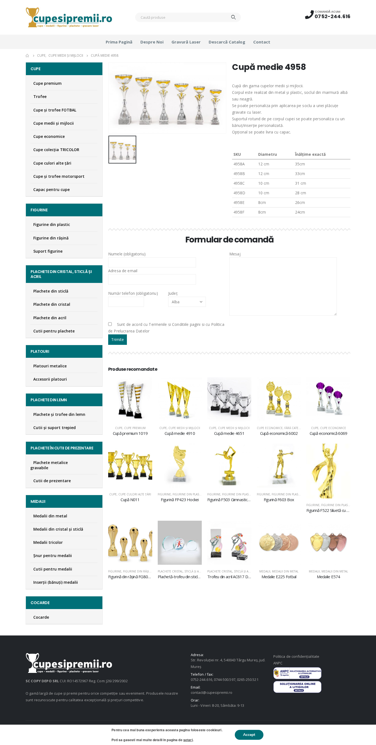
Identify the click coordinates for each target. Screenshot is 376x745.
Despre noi (152, 42)
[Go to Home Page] (27, 55)
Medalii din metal (285, 571)
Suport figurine (47, 251)
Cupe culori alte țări (134, 494)
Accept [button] (249, 734)
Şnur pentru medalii (52, 555)
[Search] (233, 17)
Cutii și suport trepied (54, 427)
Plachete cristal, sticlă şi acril (181, 571)
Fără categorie (295, 428)
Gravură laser (186, 42)
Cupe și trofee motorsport (59, 176)
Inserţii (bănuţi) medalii (55, 582)
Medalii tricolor (48, 542)
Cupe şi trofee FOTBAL (54, 110)
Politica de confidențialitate (296, 656)
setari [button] (188, 739)
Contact (261, 42)
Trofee (40, 96)
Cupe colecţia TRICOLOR (56, 149)
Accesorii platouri (50, 379)
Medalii (264, 571)
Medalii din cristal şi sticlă (58, 529)
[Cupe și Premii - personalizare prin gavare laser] (69, 17)
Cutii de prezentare (52, 480)
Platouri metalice (50, 366)
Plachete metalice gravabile (49, 465)
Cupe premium (135, 428)
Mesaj (235, 253)
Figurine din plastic (188, 494)
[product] (130, 399)
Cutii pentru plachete (54, 331)
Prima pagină (119, 42)
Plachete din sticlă (50, 291)
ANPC (277, 663)
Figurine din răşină (138, 571)
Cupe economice (270, 428)
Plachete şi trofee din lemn (59, 414)
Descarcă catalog (227, 42)
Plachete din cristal (51, 304)
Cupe (118, 428)
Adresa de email (122, 270)
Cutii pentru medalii (52, 569)
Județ (173, 293)
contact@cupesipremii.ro (212, 692)
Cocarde (41, 617)
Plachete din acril (49, 317)
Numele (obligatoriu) (127, 253)
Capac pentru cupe (51, 189)
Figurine (164, 494)
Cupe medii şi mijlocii (184, 428)
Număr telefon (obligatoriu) (133, 293)
